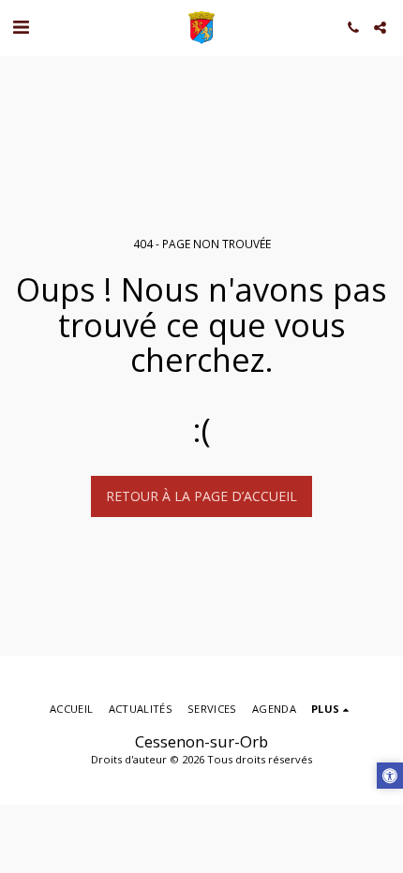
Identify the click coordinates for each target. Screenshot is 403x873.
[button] (21, 26)
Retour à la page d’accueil (201, 496)
